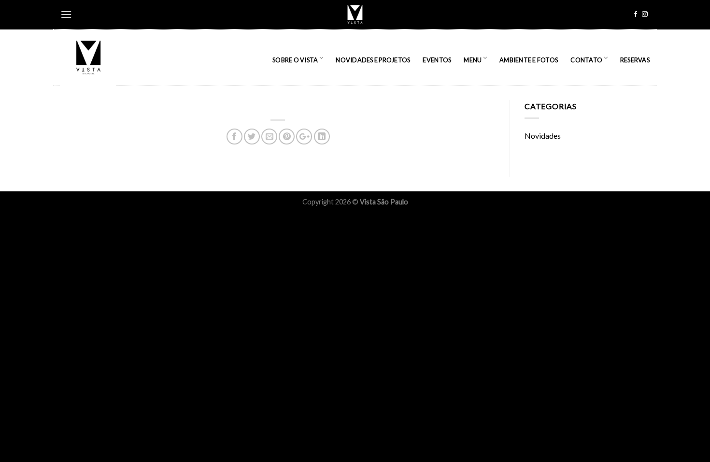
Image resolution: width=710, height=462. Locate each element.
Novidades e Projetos (373, 60)
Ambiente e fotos (528, 60)
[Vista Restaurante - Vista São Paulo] (89, 57)
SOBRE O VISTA (295, 60)
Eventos (437, 60)
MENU (473, 60)
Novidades (543, 135)
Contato (586, 60)
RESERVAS (635, 60)
